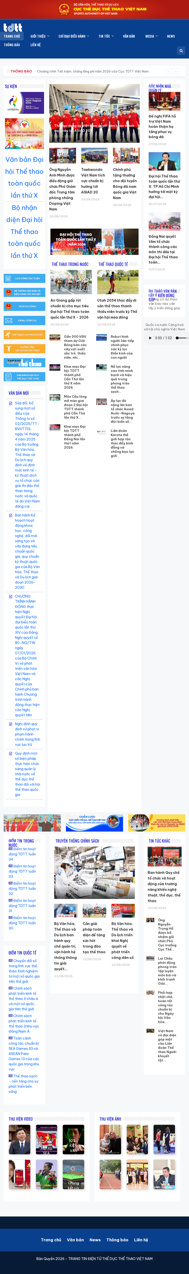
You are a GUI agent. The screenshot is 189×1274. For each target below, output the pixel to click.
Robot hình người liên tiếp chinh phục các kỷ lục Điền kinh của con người (122, 347)
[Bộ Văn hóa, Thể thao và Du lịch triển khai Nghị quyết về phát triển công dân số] (123, 911)
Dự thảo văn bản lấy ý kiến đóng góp (163, 295)
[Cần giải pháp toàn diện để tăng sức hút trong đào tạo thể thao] (94, 911)
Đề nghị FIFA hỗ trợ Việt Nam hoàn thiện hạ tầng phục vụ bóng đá (162, 126)
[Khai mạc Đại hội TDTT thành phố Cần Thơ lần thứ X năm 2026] (54, 367)
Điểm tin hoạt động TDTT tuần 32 (22, 888)
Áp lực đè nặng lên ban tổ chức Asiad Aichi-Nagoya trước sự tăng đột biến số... (123, 411)
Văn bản (75, 1239)
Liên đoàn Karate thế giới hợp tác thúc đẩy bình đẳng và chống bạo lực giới (122, 443)
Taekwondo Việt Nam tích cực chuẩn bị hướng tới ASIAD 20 (93, 180)
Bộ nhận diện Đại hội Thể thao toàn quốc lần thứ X (24, 232)
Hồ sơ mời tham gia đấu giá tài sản (36, 71)
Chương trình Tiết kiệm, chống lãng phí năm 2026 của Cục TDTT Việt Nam (93, 71)
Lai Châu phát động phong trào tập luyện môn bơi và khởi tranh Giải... (167, 970)
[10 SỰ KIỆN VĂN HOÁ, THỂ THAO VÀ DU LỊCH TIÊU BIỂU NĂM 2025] (73, 1127)
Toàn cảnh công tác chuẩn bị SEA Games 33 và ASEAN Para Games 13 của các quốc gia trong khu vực (24, 1053)
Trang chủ (51, 1239)
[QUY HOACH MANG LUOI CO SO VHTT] (19, 1127)
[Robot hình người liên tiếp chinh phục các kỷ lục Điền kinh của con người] (101, 337)
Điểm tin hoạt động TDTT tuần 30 (22, 923)
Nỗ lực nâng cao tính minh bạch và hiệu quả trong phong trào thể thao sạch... (122, 379)
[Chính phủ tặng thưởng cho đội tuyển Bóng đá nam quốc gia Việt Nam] (126, 155)
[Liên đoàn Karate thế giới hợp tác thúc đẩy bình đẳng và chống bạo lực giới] (101, 431)
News (95, 1239)
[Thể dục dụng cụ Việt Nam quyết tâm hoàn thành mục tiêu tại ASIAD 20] (94, 113)
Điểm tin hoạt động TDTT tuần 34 (22, 854)
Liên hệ (141, 1239)
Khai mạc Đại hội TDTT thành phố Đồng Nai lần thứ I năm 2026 (75, 437)
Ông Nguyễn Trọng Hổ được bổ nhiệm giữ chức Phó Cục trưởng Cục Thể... (167, 934)
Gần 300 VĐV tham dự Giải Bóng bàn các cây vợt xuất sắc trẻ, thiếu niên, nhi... (75, 347)
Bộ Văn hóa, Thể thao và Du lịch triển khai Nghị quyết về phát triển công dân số (122, 941)
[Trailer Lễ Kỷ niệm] (19, 1162)
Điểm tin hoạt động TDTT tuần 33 (22, 871)
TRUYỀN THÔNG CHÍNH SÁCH (77, 841)
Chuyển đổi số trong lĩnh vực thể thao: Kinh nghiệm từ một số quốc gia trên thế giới (24, 971)
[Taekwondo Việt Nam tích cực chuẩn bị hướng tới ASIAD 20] (94, 155)
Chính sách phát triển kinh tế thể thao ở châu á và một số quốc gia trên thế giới (23, 998)
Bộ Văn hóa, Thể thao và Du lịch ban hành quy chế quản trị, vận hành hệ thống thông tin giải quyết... (65, 946)
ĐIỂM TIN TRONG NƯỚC (21, 843)
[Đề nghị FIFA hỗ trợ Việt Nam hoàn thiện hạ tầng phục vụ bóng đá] (164, 92)
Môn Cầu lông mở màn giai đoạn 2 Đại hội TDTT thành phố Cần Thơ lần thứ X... (76, 407)
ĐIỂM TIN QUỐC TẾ (22, 953)
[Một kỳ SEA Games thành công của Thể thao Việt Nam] (46, 1127)
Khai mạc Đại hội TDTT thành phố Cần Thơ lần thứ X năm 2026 (75, 377)
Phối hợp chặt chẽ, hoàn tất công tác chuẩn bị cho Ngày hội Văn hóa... (166, 1007)
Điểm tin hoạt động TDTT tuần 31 (22, 905)
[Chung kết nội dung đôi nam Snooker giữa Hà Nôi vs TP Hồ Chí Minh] (73, 1162)
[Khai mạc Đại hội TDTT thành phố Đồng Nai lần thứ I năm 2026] (54, 427)
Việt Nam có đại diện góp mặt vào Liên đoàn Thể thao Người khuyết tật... (167, 1045)
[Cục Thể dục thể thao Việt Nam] (13, 28)
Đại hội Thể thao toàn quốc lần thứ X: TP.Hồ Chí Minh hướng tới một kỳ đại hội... (164, 186)
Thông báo (117, 1239)
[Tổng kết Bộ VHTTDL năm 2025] (46, 1162)
